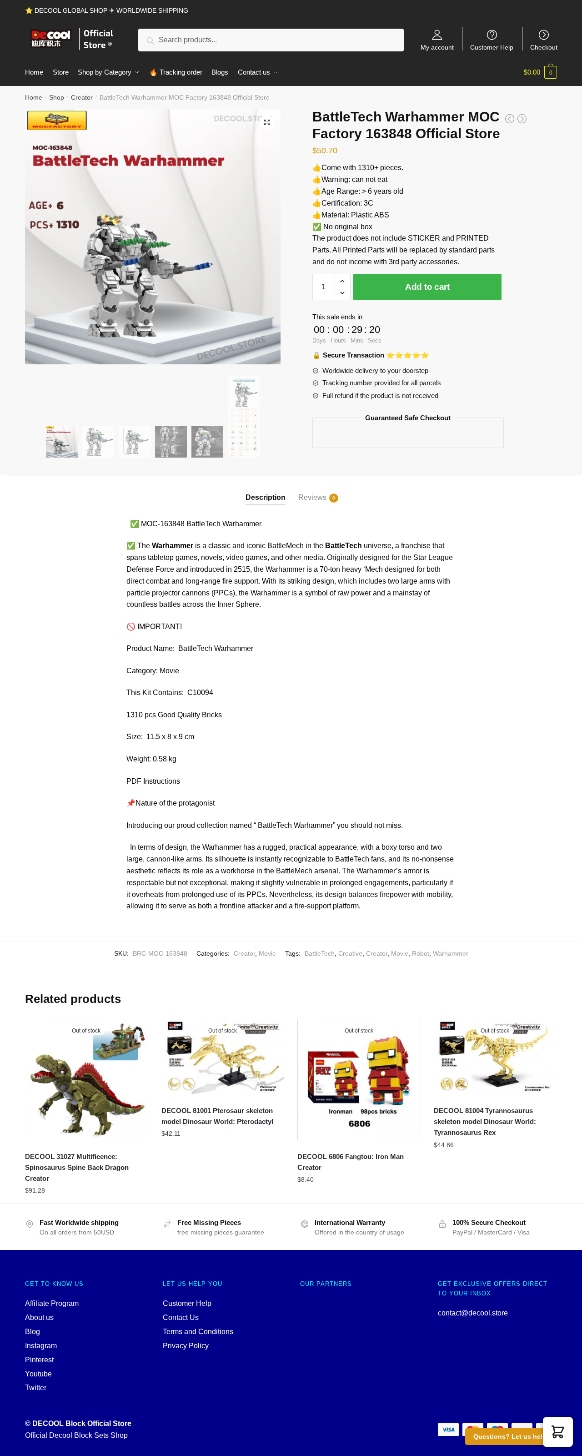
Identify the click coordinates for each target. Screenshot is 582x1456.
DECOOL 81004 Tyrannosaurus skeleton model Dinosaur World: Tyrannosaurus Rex (485, 1122)
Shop (56, 97)
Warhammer (450, 953)
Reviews (312, 497)
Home (33, 97)
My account (437, 47)
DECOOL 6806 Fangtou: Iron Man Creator (350, 1162)
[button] (558, 1432)
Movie (267, 953)
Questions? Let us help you (516, 1436)
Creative (350, 953)
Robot (420, 953)
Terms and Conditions (198, 1331)
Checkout (543, 47)
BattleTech (320, 953)
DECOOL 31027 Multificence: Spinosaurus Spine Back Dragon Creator (77, 1168)
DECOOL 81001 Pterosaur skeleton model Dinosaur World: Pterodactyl (217, 1116)
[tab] (266, 490)
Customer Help (491, 47)
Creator (82, 97)
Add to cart (427, 287)
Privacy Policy (186, 1346)
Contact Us (181, 1317)
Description (266, 497)
